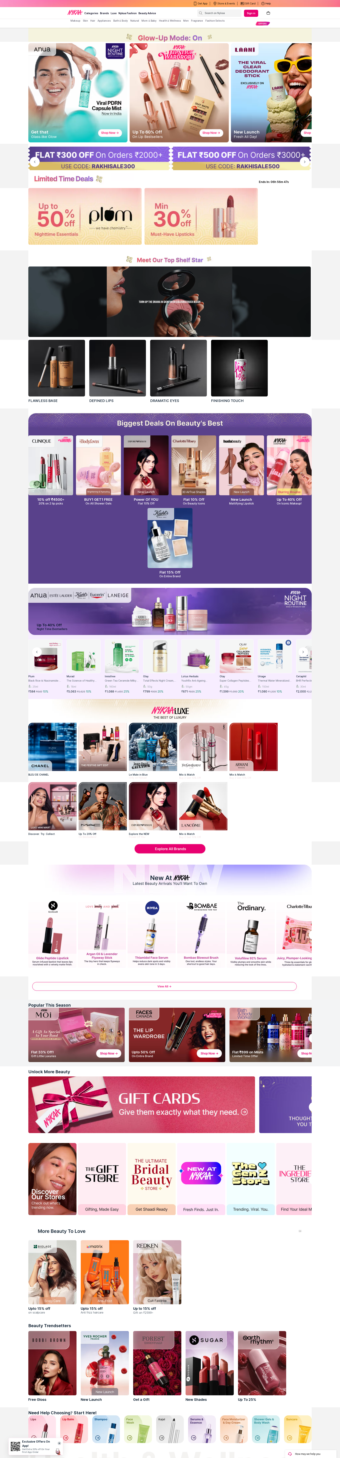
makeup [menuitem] (75, 20)
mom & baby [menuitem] (149, 20)
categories (91, 13)
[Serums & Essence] (202, 1429)
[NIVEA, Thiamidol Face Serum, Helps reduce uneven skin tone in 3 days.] (152, 934)
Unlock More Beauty (49, 1071)
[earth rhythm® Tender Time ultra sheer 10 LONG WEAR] (262, 1363)
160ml (112, 686)
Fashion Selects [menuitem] (215, 20)
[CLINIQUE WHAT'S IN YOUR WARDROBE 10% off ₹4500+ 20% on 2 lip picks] (50, 465)
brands (104, 13)
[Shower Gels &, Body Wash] (266, 1429)
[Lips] (42, 1429)
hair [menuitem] (92, 20)
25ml (35, 686)
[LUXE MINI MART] (52, 806)
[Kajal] (170, 1429)
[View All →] (170, 988)
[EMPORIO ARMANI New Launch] (146, 465)
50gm (189, 686)
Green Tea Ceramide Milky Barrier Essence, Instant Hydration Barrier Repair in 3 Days (121, 680)
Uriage (262, 676)
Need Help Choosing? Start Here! (62, 1412)
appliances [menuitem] (104, 20)
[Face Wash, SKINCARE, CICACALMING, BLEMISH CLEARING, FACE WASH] (138, 1429)
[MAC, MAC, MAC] (117, 368)
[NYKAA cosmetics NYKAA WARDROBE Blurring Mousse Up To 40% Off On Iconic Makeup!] (289, 465)
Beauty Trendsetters (49, 1325)
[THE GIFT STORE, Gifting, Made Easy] (102, 1179)
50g (149, 686)
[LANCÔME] (203, 806)
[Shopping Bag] (268, 13)
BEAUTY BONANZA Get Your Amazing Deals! (99, 3)
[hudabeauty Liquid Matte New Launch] (241, 465)
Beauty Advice (147, 13)
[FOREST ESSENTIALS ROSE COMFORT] (157, 1363)
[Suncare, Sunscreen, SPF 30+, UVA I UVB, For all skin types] (298, 1429)
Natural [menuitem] (134, 20)
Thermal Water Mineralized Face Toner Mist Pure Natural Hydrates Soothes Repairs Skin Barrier (273, 680)
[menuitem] (262, 23)
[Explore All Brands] (170, 853)
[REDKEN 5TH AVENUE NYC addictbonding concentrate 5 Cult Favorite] (157, 1272)
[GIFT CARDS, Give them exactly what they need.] (141, 1104)
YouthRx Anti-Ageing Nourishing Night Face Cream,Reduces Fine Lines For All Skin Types (196, 680)
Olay (146, 676)
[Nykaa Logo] (75, 12)
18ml (73, 686)
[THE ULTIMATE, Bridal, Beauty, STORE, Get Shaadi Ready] (152, 1179)
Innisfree (110, 676)
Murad (70, 676)
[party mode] (170, 35)
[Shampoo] (106, 1429)
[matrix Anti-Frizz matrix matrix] (105, 1272)
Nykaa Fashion (127, 13)
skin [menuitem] (85, 20)
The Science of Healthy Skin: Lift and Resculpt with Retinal (82, 680)
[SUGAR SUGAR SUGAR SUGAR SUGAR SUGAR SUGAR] (210, 1363)
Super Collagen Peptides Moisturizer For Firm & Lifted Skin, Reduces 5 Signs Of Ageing (236, 680)
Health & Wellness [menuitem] (170, 20)
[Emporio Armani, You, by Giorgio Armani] (153, 806)
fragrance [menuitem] (197, 20)
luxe (114, 13)
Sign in (251, 13)
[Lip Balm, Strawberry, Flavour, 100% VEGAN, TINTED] (74, 1429)
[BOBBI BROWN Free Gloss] (52, 1363)
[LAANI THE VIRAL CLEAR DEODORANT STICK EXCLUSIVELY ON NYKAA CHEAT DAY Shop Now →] (280, 92)
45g (226, 686)
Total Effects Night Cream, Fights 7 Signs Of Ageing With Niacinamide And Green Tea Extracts (160, 680)
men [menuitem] (186, 20)
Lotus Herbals (190, 676)
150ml (265, 686)
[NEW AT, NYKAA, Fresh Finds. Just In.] (201, 1179)
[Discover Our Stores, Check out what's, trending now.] (52, 1179)
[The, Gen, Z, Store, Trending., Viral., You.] (251, 1179)
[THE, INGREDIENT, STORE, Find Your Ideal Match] (300, 1179)
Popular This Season (49, 1005)
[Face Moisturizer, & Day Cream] (234, 1429)
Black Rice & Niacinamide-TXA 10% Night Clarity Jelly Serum (44, 680)
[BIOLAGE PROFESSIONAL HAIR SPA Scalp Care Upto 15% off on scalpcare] (52, 1272)
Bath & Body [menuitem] (120, 20)
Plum (31, 676)
